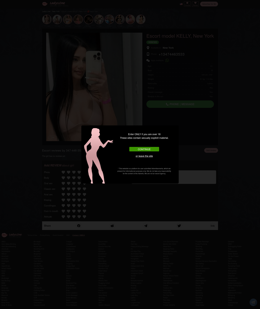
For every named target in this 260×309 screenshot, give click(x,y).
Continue (144, 149)
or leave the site (144, 156)
